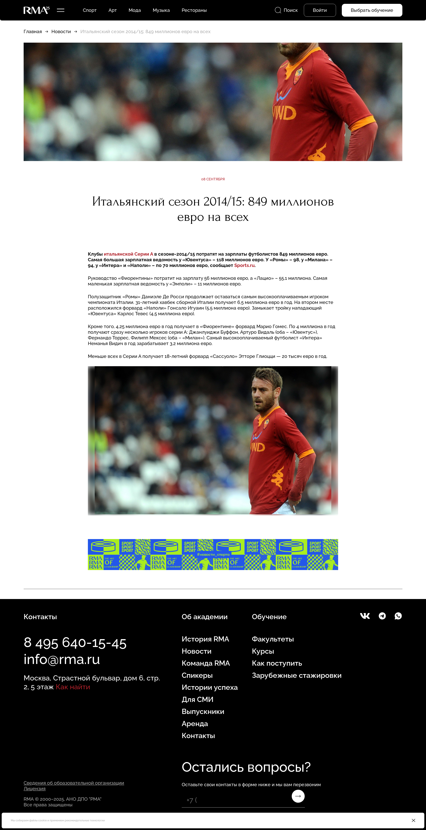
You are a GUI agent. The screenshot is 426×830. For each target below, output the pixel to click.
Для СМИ (197, 699)
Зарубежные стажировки (297, 675)
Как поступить (277, 663)
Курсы (263, 651)
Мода (135, 10)
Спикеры (197, 675)
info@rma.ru (62, 659)
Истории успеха (210, 687)
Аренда (195, 723)
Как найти (73, 687)
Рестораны (194, 10)
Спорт (90, 10)
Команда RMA (206, 663)
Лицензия (35, 788)
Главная (33, 31)
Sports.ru (244, 265)
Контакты (198, 735)
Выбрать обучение (372, 10)
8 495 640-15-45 (75, 642)
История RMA (205, 639)
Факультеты (273, 639)
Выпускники (203, 711)
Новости (61, 31)
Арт (112, 10)
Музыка (161, 10)
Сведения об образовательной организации (74, 783)
